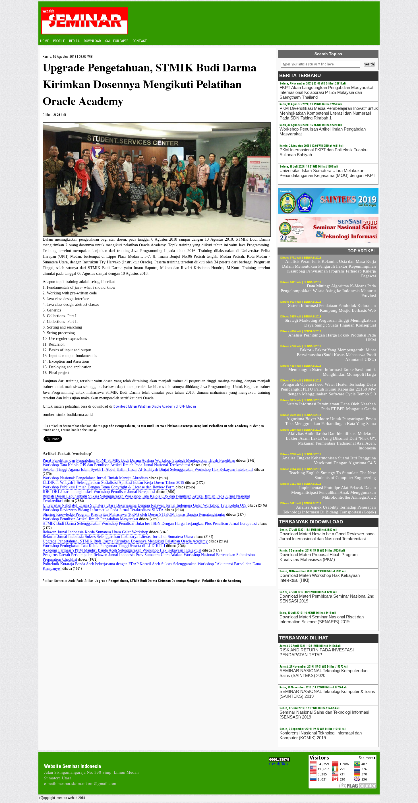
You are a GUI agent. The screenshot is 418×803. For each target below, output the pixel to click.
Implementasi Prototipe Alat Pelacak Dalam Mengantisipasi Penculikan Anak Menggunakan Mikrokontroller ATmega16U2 (333, 492)
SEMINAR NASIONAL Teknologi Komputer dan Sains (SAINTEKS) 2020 (323, 673)
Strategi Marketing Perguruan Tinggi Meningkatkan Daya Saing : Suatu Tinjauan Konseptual (330, 322)
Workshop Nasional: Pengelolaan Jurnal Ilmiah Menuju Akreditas (95, 478)
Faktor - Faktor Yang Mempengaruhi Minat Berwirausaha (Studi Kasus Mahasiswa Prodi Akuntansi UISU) (336, 355)
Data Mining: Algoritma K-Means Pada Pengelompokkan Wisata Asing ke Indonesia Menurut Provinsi (328, 291)
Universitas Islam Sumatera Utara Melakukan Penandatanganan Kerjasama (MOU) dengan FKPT (327, 173)
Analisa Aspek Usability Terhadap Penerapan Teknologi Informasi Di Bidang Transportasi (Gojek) (329, 509)
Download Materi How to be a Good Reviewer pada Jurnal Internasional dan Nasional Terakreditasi (327, 536)
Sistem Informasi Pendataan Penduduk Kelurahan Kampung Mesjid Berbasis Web (332, 308)
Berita (74, 41)
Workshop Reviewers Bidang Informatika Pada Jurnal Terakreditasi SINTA (103, 510)
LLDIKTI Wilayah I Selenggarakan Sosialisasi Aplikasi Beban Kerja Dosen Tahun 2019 (113, 482)
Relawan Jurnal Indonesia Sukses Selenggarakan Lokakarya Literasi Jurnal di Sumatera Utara (118, 536)
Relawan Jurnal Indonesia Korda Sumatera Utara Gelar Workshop (95, 532)
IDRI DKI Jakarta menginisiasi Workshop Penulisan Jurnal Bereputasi (99, 492)
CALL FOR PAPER (116, 41)
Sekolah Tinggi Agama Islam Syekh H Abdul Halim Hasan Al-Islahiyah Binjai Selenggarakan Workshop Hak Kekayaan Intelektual (148, 469)
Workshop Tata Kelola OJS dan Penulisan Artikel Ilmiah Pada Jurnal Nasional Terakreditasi (116, 465)
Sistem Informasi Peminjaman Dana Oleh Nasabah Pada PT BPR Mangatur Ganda (331, 406)
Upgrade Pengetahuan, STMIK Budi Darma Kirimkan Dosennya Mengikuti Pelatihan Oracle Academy (125, 541)
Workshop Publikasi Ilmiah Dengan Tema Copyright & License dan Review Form (109, 487)
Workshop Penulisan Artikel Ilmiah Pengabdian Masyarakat (90, 519)
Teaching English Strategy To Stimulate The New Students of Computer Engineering (332, 475)
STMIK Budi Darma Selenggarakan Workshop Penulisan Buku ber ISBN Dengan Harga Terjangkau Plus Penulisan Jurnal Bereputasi (150, 523)
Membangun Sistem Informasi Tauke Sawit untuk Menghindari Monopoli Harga (332, 372)
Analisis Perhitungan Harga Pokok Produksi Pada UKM (332, 337)
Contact (140, 41)
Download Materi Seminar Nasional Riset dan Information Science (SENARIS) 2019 (322, 619)
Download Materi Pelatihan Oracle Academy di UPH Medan (154, 406)
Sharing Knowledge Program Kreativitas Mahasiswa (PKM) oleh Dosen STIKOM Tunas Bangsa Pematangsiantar (134, 514)
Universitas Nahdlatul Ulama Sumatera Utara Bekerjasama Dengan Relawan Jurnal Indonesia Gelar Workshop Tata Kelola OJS (145, 505)
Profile (59, 41)
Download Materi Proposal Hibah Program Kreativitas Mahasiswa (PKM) (319, 557)
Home (44, 41)
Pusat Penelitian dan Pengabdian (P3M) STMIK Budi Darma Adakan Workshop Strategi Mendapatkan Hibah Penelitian (139, 460)
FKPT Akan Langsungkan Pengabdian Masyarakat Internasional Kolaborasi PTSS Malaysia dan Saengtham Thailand (326, 92)
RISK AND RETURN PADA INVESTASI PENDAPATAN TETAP (317, 652)
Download (92, 41)
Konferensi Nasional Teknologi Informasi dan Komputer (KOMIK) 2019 (321, 735)
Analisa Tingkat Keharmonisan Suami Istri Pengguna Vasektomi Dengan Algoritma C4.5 (329, 460)
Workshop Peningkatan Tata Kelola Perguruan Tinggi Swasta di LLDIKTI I (104, 546)
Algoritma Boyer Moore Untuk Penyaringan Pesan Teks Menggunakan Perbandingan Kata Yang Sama (330, 421)
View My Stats (278, 763)
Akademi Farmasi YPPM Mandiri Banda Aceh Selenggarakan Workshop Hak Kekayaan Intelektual (122, 550)
